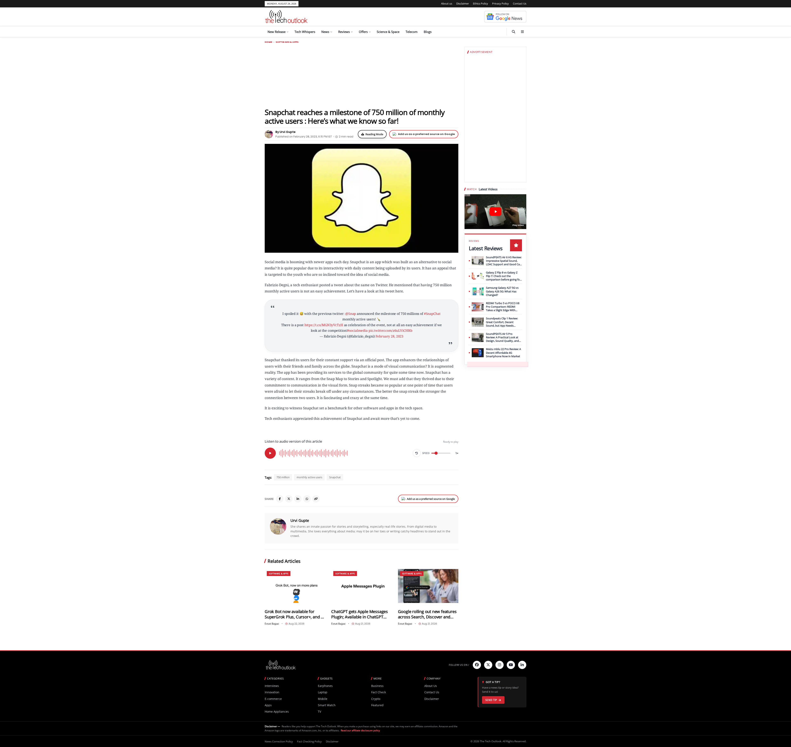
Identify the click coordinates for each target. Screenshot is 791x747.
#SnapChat (432, 313)
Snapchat (335, 477)
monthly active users (309, 477)
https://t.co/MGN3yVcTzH (323, 325)
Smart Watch (327, 705)
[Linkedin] (522, 665)
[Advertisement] (361, 75)
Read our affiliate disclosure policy (360, 730)
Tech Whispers (305, 32)
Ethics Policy (480, 3)
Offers (363, 32)
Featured (377, 705)
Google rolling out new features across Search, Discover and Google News (427, 614)
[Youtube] (511, 665)
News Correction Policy (279, 741)
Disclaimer (462, 3)
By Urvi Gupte (285, 132)
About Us (430, 686)
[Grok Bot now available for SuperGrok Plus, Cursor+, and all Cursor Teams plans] (295, 586)
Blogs (428, 32)
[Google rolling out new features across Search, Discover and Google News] (428, 586)
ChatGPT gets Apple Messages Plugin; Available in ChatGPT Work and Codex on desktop (359, 614)
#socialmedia (357, 330)
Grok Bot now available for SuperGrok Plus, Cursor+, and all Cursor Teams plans (295, 614)
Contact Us (519, 3)
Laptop (322, 692)
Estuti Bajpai (272, 623)
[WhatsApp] (307, 499)
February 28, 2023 (389, 336)
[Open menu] (522, 32)
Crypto (375, 699)
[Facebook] (279, 499)
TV (319, 711)
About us (446, 3)
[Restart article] (417, 453)
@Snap (350, 313)
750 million (283, 477)
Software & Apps (287, 42)
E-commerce (273, 699)
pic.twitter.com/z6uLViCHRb (390, 330)
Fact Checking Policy (309, 741)
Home (268, 42)
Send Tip (491, 700)
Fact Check (378, 692)
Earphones (325, 686)
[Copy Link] (316, 499)
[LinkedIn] (298, 499)
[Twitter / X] (289, 499)
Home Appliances (277, 711)
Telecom (412, 32)
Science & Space (388, 32)
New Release (277, 32)
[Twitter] (488, 665)
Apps (268, 705)
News (325, 32)
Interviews (272, 686)
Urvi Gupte (299, 520)
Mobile (322, 699)
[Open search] (513, 32)
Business (377, 686)
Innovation (272, 692)
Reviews (344, 32)
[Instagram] (499, 665)
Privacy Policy (500, 3)
